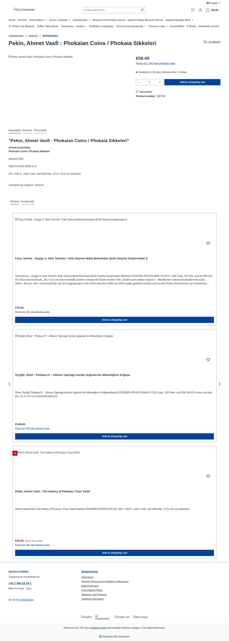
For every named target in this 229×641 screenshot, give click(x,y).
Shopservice (89, 571)
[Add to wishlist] (208, 243)
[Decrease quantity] (139, 82)
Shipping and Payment (94, 594)
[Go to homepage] (24, 9)
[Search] (142, 10)
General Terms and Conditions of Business (105, 581)
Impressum (87, 577)
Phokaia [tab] (14, 201)
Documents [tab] (40, 130)
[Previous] (9, 384)
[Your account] (200, 10)
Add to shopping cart (192, 82)
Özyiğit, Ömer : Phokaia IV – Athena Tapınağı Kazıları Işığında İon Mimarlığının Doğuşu (72, 374)
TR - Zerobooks (211, 42)
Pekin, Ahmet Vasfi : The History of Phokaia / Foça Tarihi (52, 491)
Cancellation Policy (92, 590)
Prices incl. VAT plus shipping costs (155, 63)
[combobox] (110, 10)
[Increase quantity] (160, 82)
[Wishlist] (193, 10)
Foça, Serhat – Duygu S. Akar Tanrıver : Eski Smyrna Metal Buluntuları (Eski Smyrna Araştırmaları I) (81, 258)
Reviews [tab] (27, 130)
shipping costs (98, 627)
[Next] (219, 384)
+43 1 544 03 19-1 (20, 583)
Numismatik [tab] (27, 201)
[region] (69, 88)
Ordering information (92, 599)
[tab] (15, 130)
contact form (26, 599)
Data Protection (89, 586)
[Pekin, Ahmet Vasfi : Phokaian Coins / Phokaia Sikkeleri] (69, 88)
